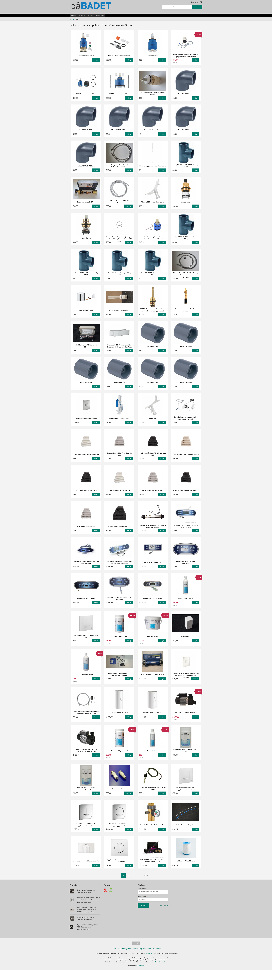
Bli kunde (82, 15)
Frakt (114, 949)
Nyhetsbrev (157, 949)
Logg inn (90, 15)
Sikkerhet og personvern (142, 949)
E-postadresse (142, 888)
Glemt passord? (163, 906)
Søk (197, 7)
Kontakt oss (100, 15)
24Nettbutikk (140, 965)
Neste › (146, 875)
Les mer (142, 962)
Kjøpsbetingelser (124, 949)
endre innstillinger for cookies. (157, 962)
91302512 (150, 953)
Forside (73, 15)
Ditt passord (142, 896)
